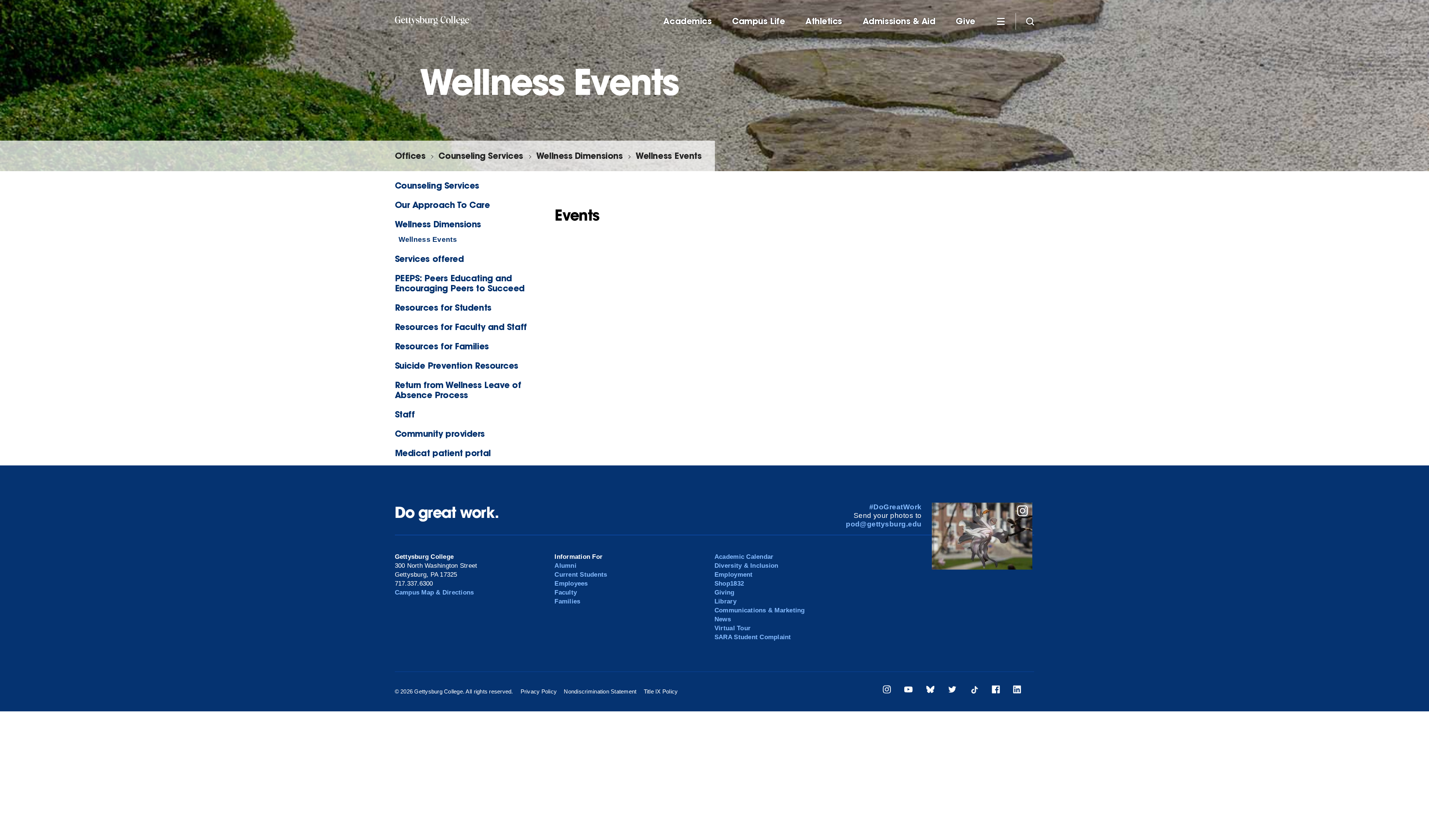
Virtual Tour (732, 628)
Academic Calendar (743, 556)
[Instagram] (887, 690)
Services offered (429, 259)
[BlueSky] (930, 690)
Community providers (440, 434)
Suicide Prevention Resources (456, 366)
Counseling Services (480, 155)
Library (725, 601)
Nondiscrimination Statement (600, 691)
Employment (733, 574)
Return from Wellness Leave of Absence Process (458, 390)
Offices (410, 155)
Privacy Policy (539, 691)
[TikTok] (974, 690)
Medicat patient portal (443, 453)
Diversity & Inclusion (746, 565)
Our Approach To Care (442, 205)
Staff (405, 414)
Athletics (823, 21)
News (722, 619)
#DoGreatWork (895, 507)
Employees (571, 583)
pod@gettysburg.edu (884, 524)
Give (965, 21)
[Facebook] (996, 690)
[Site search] (1030, 20)
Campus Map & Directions (434, 592)
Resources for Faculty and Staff (461, 327)
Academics (687, 21)
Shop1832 (729, 583)
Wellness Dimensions (579, 155)
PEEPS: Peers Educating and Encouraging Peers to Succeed (460, 283)
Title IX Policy (661, 691)
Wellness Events (668, 155)
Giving (724, 592)
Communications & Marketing (759, 610)
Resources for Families (442, 346)
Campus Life (758, 21)
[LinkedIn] (1017, 690)
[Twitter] (952, 690)
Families (567, 601)
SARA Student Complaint (752, 637)
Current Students (580, 574)
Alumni (565, 565)
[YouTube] (908, 690)
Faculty (565, 592)
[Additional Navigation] (1001, 20)
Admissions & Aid (899, 21)
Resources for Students (443, 307)
